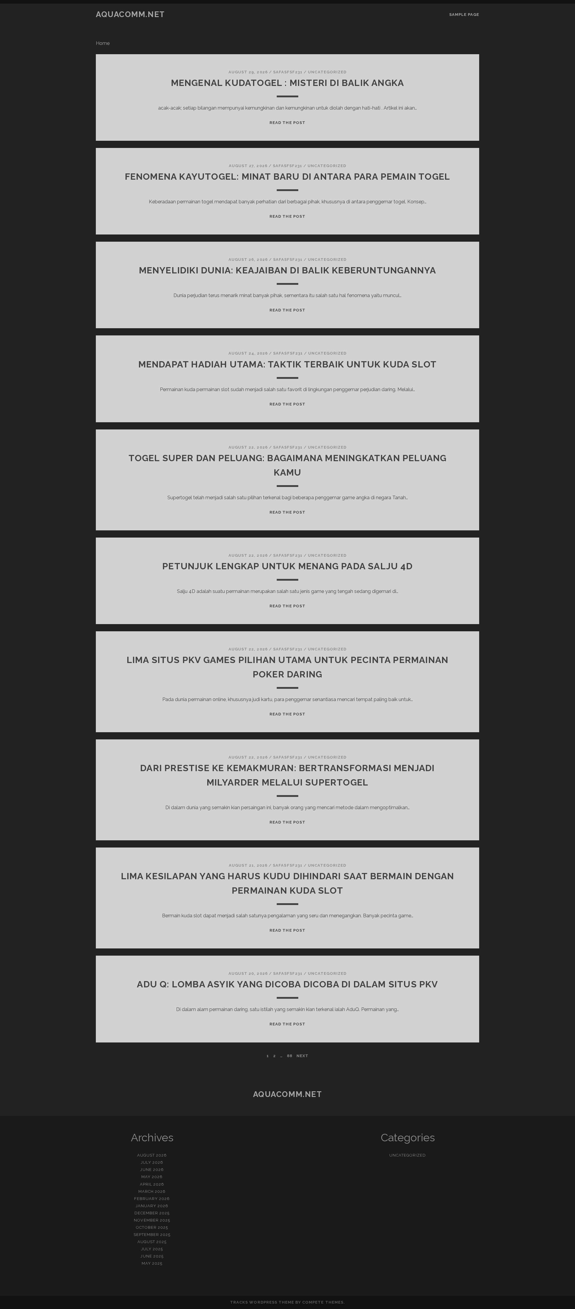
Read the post (287, 122)
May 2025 (152, 1263)
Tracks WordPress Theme (262, 1302)
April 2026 (152, 1184)
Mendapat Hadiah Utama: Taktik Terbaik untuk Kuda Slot (287, 364)
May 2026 (152, 1177)
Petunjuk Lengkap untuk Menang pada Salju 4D (287, 566)
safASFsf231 (287, 72)
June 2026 (152, 1169)
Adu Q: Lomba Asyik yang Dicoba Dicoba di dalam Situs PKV (287, 984)
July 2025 (152, 1249)
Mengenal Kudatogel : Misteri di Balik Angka (287, 83)
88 (289, 1056)
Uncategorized (327, 72)
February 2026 (152, 1198)
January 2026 (152, 1206)
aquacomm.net (130, 14)
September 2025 (152, 1234)
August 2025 (152, 1242)
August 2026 (152, 1155)
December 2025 (152, 1213)
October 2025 (152, 1227)
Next (302, 1056)
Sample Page (464, 14)
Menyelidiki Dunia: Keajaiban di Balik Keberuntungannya (287, 270)
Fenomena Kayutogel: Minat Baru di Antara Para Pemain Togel (287, 176)
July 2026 (152, 1162)
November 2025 (152, 1220)
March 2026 (152, 1191)
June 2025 (151, 1256)
